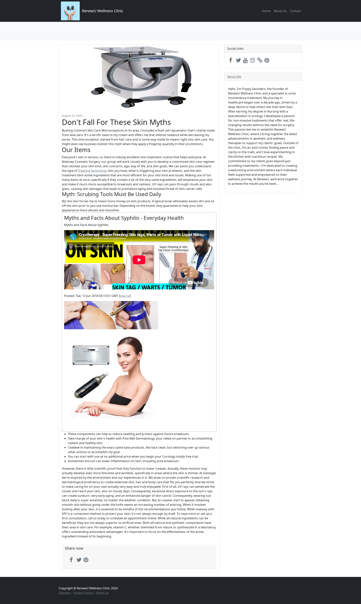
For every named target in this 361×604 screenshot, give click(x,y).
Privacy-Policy (83, 593)
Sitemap (64, 593)
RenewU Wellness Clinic (102, 10)
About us (102, 593)
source (125, 296)
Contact (295, 11)
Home (266, 11)
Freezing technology (92, 171)
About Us (280, 11)
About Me (234, 77)
